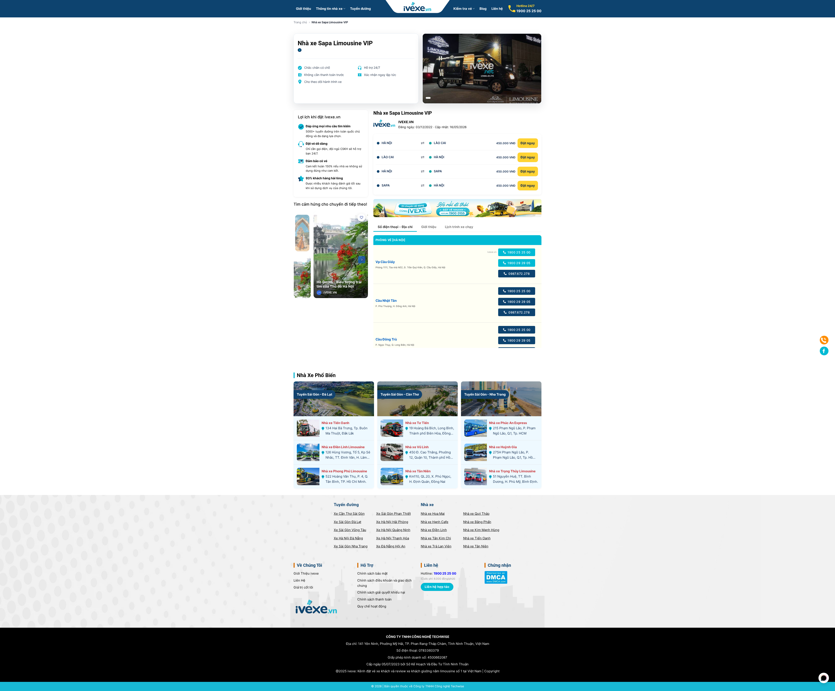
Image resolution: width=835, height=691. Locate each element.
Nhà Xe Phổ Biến (316, 375)
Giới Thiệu (306, 573)
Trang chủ (300, 22)
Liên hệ (497, 9)
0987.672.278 (519, 273)
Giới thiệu (303, 9)
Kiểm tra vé (462, 9)
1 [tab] (428, 98)
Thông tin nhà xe (329, 9)
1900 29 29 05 (519, 263)
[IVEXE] (418, 6)
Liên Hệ (299, 580)
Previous (319, 259)
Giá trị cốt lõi (303, 587)
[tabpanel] (482, 68)
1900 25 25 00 (528, 11)
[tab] (395, 227)
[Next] (361, 259)
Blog (482, 9)
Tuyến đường (360, 9)
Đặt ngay (528, 143)
